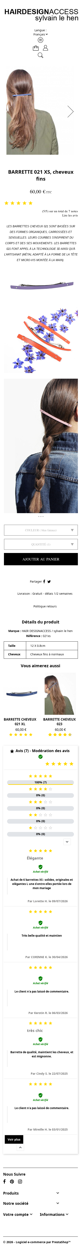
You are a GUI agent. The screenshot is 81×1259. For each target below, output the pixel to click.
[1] (6, 203)
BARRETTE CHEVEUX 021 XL (20, 721)
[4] (24, 203)
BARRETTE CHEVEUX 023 (59, 721)
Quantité (38, 544)
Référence (33, 636)
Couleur (32, 530)
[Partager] (44, 581)
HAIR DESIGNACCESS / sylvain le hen (47, 631)
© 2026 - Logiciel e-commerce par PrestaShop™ (37, 1242)
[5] (30, 203)
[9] (68, 735)
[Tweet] (49, 581)
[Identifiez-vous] (45, 46)
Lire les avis (70, 215)
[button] (72, 111)
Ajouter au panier (40, 559)
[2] (12, 203)
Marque (13, 631)
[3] (18, 203)
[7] (63, 735)
